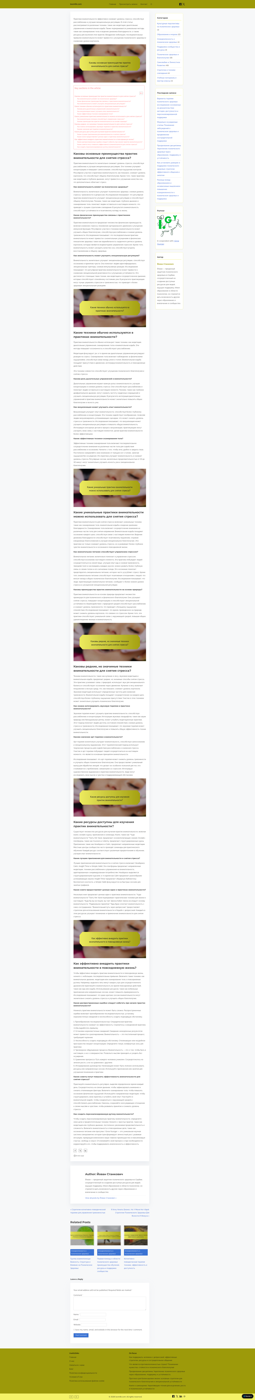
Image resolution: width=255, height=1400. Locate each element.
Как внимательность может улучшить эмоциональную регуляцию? (101, 103)
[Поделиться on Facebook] (180, 4)
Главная (112, 4)
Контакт (144, 4)
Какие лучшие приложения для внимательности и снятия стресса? (101, 134)
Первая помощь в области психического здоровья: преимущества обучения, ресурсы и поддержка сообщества (108, 1265)
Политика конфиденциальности (83, 1373)
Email (76, 1319)
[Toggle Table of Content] (140, 93)
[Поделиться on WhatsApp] (184, 1397)
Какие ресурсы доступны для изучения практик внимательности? (100, 132)
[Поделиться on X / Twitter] (183, 4)
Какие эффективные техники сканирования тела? (95, 114)
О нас (71, 1361)
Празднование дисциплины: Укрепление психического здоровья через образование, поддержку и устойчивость (169, 151)
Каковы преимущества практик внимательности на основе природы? (102, 121)
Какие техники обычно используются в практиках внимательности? (101, 106)
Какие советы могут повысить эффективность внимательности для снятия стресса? (107, 144)
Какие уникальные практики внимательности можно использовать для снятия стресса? (108, 116)
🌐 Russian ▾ (247, 1396)
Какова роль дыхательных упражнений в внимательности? (98, 109)
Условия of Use (76, 1377)
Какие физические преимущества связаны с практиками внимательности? (104, 101)
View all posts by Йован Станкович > (100, 1198)
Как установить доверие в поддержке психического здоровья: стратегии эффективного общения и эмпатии (168, 169)
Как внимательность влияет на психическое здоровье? (97, 99)
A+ (71, 1397)
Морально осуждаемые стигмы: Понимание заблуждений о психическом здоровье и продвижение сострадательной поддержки (168, 131)
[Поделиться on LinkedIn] (181, 1397)
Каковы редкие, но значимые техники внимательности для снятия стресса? (103, 124)
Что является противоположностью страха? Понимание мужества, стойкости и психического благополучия (153, 1366)
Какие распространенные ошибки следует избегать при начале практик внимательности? (109, 142)
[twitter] (80, 1150)
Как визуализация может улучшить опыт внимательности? (98, 111)
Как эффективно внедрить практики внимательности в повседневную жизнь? (104, 139)
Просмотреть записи (128, 4)
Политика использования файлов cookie (86, 1381)
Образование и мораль (167, 34)
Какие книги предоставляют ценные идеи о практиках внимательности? (103, 137)
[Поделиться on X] (177, 1397)
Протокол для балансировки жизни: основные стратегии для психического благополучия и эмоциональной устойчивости (155, 1380)
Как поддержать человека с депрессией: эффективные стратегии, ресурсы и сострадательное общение (153, 1358)
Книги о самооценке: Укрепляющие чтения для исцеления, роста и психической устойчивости (157, 1387)
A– (77, 1397)
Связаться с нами (76, 1365)
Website (77, 1325)
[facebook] (75, 1150)
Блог (71, 1369)
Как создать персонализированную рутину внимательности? (99, 147)
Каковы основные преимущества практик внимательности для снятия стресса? (105, 96)
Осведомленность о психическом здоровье (80, 1252)
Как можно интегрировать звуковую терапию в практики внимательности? (104, 126)
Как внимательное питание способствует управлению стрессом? (101, 119)
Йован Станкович (165, 264)
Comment (78, 1295)
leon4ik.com (76, 4)
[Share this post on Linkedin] (85, 1150)
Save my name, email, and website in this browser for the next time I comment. (108, 1330)
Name (77, 1314)
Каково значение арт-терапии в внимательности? (95, 129)
